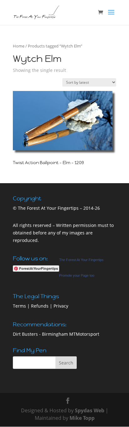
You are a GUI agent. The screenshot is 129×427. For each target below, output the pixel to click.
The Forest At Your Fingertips (81, 260)
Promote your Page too (76, 275)
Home (18, 46)
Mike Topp (82, 417)
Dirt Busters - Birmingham (40, 334)
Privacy (61, 306)
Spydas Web (90, 410)
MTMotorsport (84, 334)
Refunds (40, 306)
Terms (19, 306)
